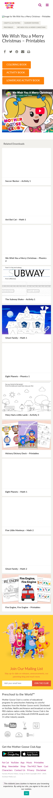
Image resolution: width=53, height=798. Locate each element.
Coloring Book (17, 65)
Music (29, 763)
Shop (23, 766)
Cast (46, 766)
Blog (4, 766)
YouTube (15, 763)
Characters (7, 770)
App (22, 763)
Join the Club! (41, 683)
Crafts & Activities (12, 23)
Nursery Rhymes (31, 23)
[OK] (49, 789)
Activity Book (16, 72)
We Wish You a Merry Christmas (31, 27)
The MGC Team (34, 766)
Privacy (30, 770)
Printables (8, 27)
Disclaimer (41, 770)
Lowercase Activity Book (23, 80)
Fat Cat (5, 763)
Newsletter (13, 766)
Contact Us (19, 770)
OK (26, 793)
